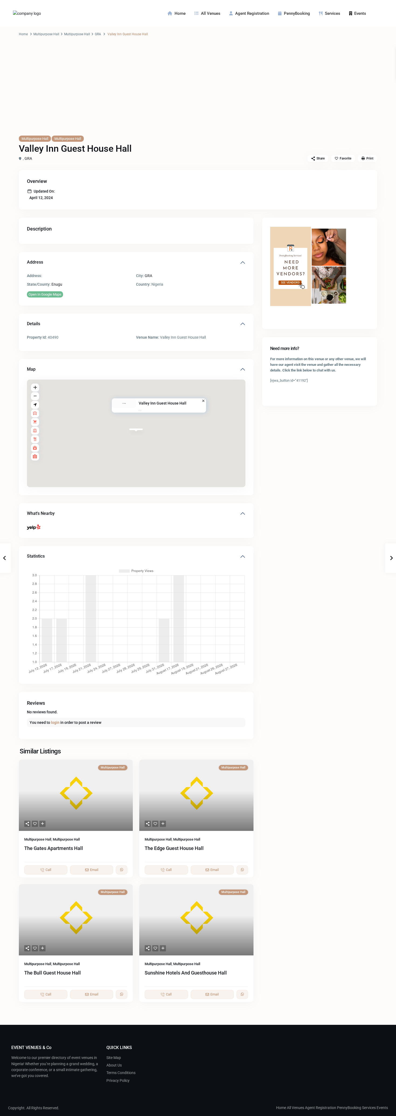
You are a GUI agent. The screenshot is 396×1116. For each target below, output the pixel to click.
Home (180, 13)
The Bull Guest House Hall (52, 973)
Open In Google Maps (45, 294)
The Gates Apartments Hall (53, 848)
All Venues (210, 13)
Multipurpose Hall (46, 34)
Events (360, 13)
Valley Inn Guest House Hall (162, 403)
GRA (98, 34)
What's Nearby (41, 513)
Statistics (36, 556)
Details (33, 323)
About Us (114, 1065)
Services (332, 13)
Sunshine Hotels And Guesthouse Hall (186, 973)
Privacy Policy (118, 1080)
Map (31, 369)
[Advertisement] (198, 91)
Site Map (113, 1057)
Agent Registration (252, 13)
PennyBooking (297, 13)
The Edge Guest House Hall (174, 848)
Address (35, 262)
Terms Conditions (121, 1073)
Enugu (56, 284)
